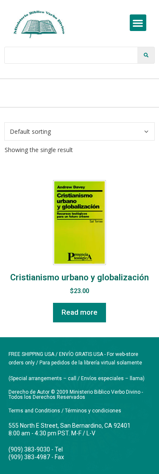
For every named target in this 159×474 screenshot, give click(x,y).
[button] (138, 22)
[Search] (145, 55)
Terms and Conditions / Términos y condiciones (64, 411)
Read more (79, 312)
